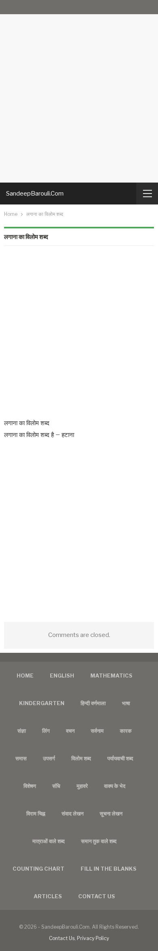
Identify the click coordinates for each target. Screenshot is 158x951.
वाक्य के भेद (115, 786)
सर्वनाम (97, 730)
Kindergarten (41, 703)
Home (25, 675)
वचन (70, 730)
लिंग (46, 730)
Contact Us (62, 938)
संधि (56, 786)
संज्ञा (21, 730)
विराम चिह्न (35, 813)
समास (21, 758)
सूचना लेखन (111, 813)
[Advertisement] (79, 91)
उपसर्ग (49, 758)
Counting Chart (38, 868)
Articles (48, 896)
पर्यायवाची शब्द (120, 758)
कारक (126, 730)
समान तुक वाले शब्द (99, 841)
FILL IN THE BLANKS (109, 868)
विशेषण (29, 786)
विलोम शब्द (81, 758)
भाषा (126, 703)
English (62, 675)
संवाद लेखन (72, 813)
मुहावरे (82, 786)
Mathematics (111, 675)
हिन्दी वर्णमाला (93, 703)
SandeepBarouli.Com (35, 193)
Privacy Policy (93, 938)
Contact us (96, 896)
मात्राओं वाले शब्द (48, 841)
